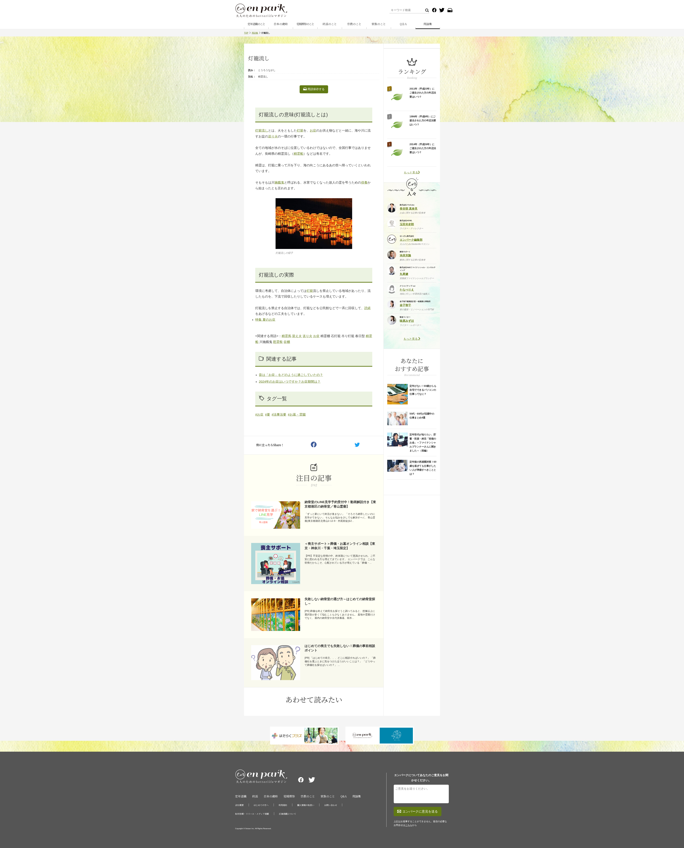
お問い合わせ (330, 805)
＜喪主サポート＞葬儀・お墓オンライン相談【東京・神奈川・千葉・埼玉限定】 (340, 546)
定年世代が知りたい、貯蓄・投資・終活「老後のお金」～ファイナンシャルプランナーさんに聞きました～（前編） (423, 442)
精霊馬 (286, 336)
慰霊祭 (278, 342)
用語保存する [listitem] (316, 89)
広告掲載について (287, 813)
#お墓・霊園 (297, 414)
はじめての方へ (261, 805)
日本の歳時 (281, 24)
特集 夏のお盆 (265, 319)
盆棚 (287, 342)
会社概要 (239, 805)
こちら (408, 825)
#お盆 (259, 414)
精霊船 (298, 153)
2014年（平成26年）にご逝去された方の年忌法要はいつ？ (423, 148)
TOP (246, 33)
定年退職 (241, 796)
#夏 (267, 414)
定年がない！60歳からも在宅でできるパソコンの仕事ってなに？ (423, 389)
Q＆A (403, 24)
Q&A (344, 796)
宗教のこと (354, 24)
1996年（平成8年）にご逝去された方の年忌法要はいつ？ (423, 120)
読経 (367, 308)
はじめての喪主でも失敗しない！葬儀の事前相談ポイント (340, 648)
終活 (255, 796)
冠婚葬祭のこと (305, 24)
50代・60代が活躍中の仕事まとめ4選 (422, 415)
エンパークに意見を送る (420, 811)
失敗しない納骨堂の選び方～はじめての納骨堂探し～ (340, 601)
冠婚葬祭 (289, 796)
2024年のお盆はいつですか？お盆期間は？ (289, 381)
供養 (364, 182)
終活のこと (330, 24)
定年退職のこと (256, 24)
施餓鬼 (279, 182)
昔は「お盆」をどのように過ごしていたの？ (291, 375)
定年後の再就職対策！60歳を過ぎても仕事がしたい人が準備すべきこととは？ (423, 467)
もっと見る (411, 172)
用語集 (427, 24)
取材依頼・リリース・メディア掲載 (252, 813)
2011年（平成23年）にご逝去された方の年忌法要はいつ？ (423, 92)
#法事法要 (279, 414)
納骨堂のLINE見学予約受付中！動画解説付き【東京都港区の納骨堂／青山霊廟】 (340, 504)
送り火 (273, 136)
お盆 (313, 130)
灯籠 (300, 130)
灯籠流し (261, 130)
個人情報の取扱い (305, 805)
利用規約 (283, 805)
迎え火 (297, 336)
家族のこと (379, 24)
